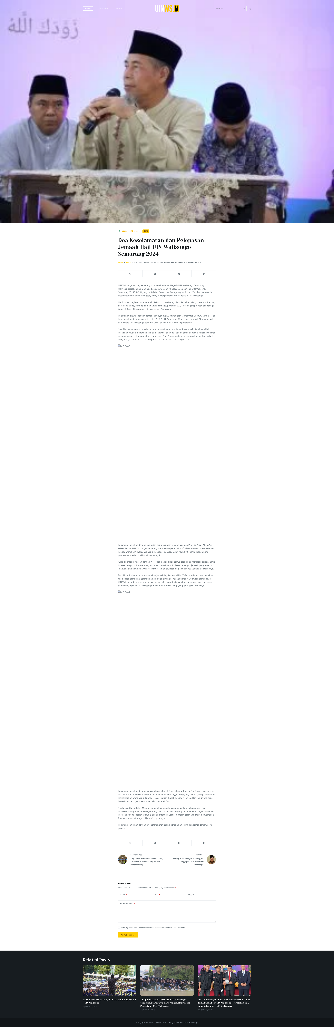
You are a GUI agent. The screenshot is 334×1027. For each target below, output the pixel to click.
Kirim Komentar (128, 935)
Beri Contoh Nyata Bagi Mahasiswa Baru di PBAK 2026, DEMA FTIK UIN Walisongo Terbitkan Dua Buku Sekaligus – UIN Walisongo (224, 1002)
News (146, 231)
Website (190, 894)
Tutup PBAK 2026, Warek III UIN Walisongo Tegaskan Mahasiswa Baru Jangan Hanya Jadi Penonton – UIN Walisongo (165, 1002)
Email (157, 894)
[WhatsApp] (204, 273)
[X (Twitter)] (155, 273)
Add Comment (127, 903)
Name (123, 894)
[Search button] (243, 8)
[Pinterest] (179, 273)
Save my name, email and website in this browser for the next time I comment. (153, 928)
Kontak (88, 8)
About (119, 8)
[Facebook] (130, 273)
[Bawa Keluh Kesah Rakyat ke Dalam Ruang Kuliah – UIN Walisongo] (109, 980)
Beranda (103, 8)
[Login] (250, 9)
